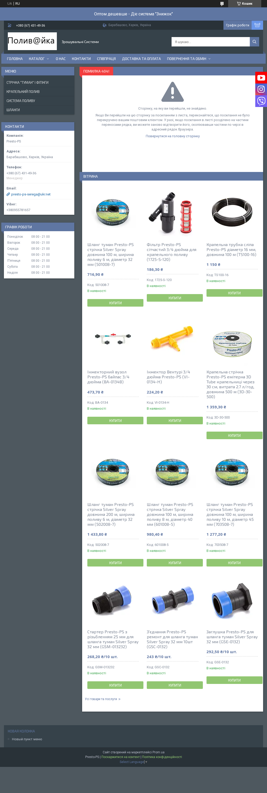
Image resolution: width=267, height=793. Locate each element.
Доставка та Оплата (141, 58)
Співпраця (106, 58)
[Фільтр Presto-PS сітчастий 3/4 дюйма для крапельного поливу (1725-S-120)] (172, 212)
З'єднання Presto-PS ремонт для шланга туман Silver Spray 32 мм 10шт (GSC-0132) (172, 639)
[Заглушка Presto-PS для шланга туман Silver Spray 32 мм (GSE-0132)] (232, 599)
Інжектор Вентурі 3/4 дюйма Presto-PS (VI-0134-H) (168, 376)
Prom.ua (159, 752)
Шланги (13, 110)
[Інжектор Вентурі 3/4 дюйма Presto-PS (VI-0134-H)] (172, 339)
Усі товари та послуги (101, 699)
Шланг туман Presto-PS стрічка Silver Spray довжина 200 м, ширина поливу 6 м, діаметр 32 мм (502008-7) (111, 514)
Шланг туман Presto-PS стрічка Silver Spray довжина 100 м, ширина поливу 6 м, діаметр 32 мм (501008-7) (110, 254)
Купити (115, 303)
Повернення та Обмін (186, 58)
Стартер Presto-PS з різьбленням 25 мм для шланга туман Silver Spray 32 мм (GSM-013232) (112, 639)
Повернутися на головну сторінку (173, 136)
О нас (61, 58)
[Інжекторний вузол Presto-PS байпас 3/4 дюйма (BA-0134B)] (113, 339)
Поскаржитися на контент (120, 757)
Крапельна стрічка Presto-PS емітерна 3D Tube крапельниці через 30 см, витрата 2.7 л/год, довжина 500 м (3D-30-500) (230, 384)
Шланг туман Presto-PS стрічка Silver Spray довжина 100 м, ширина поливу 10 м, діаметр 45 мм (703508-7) (230, 514)
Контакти (81, 58)
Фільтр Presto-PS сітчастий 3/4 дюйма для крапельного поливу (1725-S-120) (171, 252)
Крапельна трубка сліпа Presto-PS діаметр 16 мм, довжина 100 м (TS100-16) (231, 249)
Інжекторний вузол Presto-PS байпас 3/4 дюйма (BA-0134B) (108, 376)
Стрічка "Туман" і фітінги (27, 82)
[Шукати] (254, 41)
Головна (15, 58)
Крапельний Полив (23, 92)
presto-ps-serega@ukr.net (31, 194)
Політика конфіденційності (162, 757)
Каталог (37, 58)
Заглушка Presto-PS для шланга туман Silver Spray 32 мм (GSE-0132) (232, 636)
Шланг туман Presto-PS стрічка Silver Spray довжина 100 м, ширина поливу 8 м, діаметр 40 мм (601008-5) (170, 514)
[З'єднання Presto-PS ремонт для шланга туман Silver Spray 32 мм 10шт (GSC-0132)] (172, 599)
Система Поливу (21, 101)
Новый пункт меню (27, 739)
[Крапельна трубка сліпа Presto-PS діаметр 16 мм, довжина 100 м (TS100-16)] (232, 212)
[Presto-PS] (32, 41)
